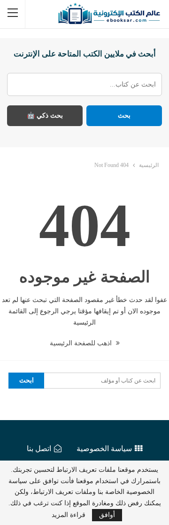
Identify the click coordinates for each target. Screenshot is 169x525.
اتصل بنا (39, 449)
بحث (124, 115)
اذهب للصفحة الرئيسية (82, 343)
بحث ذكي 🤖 (45, 115)
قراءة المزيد (68, 515)
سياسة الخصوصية (104, 449)
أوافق (107, 514)
